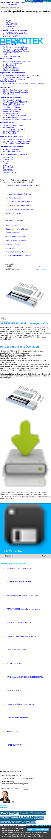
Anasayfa (3, 182)
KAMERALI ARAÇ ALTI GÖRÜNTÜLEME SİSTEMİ (25, 677)
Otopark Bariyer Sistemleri (15, 237)
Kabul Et (31, 829)
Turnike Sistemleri (12, 233)
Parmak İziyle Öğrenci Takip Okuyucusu (21, 704)
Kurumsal (9, 32)
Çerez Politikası (42, 829)
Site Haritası (4, 825)
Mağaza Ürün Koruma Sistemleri (17, 229)
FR (39, 1)
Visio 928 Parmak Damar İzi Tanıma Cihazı (22, 595)
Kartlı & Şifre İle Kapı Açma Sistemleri (19, 209)
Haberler (8, 24)
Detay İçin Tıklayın (10, 810)
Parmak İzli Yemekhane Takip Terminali (21, 636)
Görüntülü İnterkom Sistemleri (16, 252)
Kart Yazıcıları (10, 248)
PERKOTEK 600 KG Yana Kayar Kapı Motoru (23, 609)
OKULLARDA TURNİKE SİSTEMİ (19, 582)
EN (37, 1)
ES (42, 1)
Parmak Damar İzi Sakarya (17, 650)
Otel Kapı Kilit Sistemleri (14, 221)
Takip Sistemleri (11, 225)
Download (9, 23)
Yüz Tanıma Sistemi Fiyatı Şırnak (19, 568)
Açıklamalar (9, 264)
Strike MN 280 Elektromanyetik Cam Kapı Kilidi (22, 186)
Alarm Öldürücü (12, 731)
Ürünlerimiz (9, 30)
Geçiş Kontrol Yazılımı (13, 213)
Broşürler (8, 266)
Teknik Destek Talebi (35, 3)
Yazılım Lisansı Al (6, 3)
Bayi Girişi (47, 1)
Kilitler (31, 182)
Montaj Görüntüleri (12, 270)
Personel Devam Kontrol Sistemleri (18, 194)
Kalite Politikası (14, 825)
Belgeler (8, 268)
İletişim (8, 21)
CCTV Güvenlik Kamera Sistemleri (18, 256)
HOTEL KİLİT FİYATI (14, 663)
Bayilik (7, 26)
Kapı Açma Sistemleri (18, 182)
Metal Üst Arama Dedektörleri (16, 240)
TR (35, 1)
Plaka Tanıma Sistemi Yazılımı (18, 718)
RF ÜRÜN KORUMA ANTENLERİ (19, 623)
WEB (29, 1)
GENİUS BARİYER (14, 691)
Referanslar (9, 28)
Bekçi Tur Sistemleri (12, 244)
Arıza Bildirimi (20, 3)
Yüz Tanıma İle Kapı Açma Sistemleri (18, 202)
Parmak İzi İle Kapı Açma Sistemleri (18, 206)
